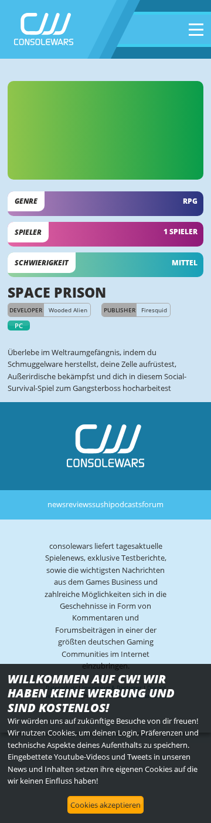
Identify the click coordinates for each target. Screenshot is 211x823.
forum (153, 504)
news (56, 504)
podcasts (126, 504)
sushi (101, 504)
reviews (79, 504)
